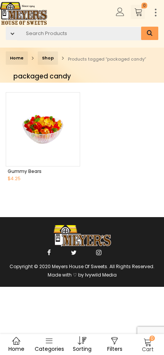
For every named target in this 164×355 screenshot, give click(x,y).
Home (17, 58)
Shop (48, 58)
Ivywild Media (101, 275)
